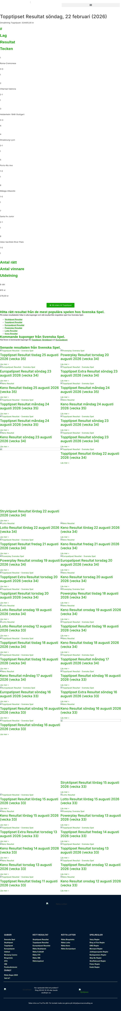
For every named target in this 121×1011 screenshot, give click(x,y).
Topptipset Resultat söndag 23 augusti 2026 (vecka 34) (84, 423)
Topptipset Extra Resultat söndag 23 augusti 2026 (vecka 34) (89, 373)
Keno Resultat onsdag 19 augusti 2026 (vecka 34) (90, 612)
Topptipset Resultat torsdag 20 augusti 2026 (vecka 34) (24, 595)
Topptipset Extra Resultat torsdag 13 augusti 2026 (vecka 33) (28, 834)
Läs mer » (4, 364)
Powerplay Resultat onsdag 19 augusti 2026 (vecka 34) (30, 562)
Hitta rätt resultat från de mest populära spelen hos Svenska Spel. (52, 312)
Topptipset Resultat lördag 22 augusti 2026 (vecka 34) (89, 456)
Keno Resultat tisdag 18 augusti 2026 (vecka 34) (89, 645)
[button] (91, 5)
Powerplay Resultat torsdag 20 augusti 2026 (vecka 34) (84, 357)
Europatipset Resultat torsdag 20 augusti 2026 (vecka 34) (86, 562)
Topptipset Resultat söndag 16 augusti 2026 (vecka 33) (90, 678)
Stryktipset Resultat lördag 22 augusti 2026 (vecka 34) (29, 513)
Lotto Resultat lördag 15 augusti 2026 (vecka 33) (89, 801)
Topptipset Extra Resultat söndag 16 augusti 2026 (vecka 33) (88, 694)
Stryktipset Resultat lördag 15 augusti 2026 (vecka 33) (89, 785)
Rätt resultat (40, 935)
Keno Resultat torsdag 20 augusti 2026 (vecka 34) (86, 579)
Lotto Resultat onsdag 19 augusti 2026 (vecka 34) (26, 612)
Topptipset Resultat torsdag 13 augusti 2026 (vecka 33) (84, 850)
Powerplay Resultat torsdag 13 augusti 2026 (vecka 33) (90, 817)
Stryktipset (47, 340)
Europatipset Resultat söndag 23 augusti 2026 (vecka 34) (25, 373)
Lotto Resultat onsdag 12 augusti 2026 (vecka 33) (26, 628)
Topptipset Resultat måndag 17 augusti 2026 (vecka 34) (84, 661)
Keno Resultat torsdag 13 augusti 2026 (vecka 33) (26, 867)
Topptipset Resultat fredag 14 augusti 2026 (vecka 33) (89, 834)
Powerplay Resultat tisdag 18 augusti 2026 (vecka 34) (89, 595)
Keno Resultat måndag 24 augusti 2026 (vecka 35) (86, 406)
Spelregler (96, 935)
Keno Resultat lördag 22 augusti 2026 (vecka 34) (90, 530)
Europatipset (61, 340)
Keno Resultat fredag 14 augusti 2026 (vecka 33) (29, 850)
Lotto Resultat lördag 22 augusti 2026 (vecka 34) (29, 530)
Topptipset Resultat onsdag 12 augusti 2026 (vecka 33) (90, 867)
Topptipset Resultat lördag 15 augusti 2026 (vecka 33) (29, 801)
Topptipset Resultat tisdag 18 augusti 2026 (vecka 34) (89, 628)
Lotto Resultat (11, 331)
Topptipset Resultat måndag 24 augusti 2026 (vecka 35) (85, 390)
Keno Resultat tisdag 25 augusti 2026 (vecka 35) (29, 390)
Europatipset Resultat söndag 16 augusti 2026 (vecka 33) (25, 694)
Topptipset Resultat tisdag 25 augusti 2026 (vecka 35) (29, 357)
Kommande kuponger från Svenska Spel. (32, 337)
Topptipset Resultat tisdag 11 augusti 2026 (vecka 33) (29, 883)
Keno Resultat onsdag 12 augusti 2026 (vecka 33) (90, 883)
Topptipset (36, 340)
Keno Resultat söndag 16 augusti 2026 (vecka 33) (90, 710)
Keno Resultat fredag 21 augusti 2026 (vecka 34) (89, 546)
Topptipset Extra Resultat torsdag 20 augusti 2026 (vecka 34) (29, 579)
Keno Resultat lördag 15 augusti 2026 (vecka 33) (29, 817)
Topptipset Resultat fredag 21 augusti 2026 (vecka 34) (29, 546)
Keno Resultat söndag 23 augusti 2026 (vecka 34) (26, 439)
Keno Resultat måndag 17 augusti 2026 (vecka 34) (26, 678)
